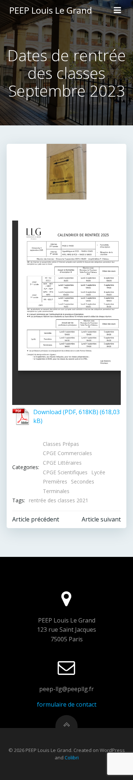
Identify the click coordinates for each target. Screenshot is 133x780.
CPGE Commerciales (67, 453)
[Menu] (117, 10)
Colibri (72, 757)
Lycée (98, 472)
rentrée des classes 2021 (58, 500)
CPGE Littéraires (62, 462)
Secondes (82, 481)
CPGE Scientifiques (65, 472)
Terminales (56, 491)
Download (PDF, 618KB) (65, 412)
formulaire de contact (66, 704)
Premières (55, 481)
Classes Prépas (61, 443)
